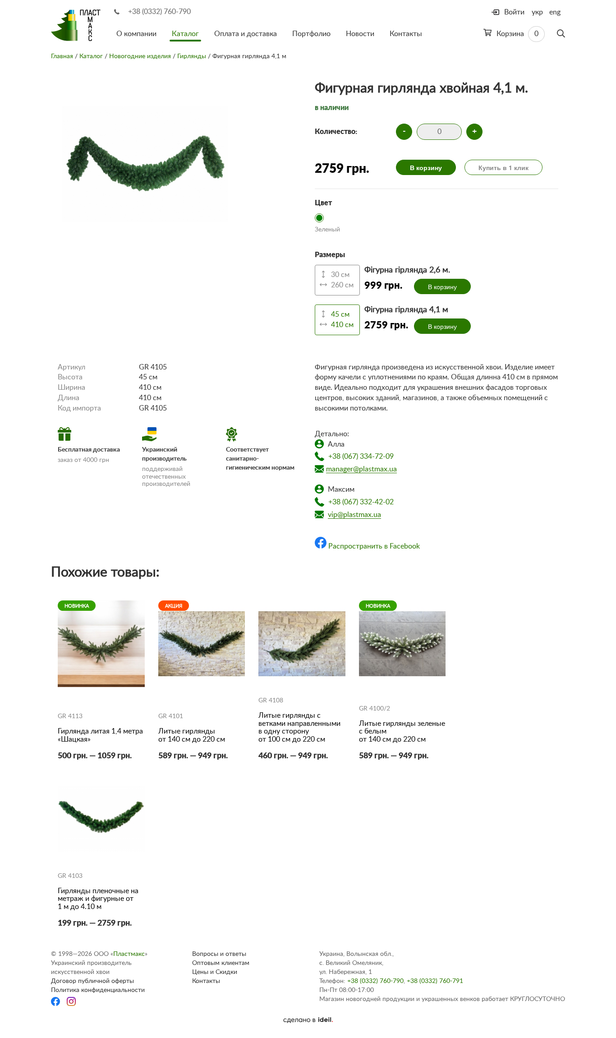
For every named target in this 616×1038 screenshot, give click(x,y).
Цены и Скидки (214, 972)
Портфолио (311, 33)
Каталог (185, 33)
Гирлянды (191, 56)
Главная (62, 56)
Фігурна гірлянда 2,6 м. (407, 270)
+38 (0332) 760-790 (159, 11)
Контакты (406, 33)
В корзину (426, 167)
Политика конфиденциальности (98, 990)
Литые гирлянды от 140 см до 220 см (191, 735)
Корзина (516, 33)
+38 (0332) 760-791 (435, 981)
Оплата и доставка (245, 33)
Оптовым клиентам (220, 963)
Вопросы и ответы (219, 954)
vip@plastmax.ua (354, 514)
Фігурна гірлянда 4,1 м (406, 310)
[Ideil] (308, 1020)
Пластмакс (129, 954)
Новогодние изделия (140, 56)
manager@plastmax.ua (361, 469)
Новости (360, 33)
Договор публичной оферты (92, 981)
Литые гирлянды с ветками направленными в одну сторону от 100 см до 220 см (299, 727)
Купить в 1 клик (503, 167)
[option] (145, 160)
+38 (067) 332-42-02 (361, 502)
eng (555, 12)
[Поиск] (561, 34)
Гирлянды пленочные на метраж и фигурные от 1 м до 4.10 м (98, 898)
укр (537, 12)
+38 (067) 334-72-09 (361, 456)
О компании (136, 33)
